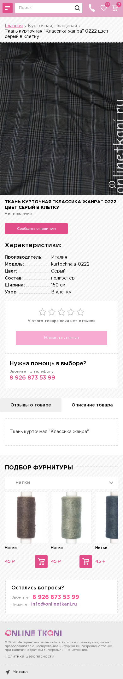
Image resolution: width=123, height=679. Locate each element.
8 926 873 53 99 (32, 377)
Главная (14, 26)
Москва (20, 672)
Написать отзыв (61, 338)
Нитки (11, 548)
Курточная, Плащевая (52, 26)
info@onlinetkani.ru (54, 604)
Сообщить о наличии (36, 228)
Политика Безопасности (29, 656)
